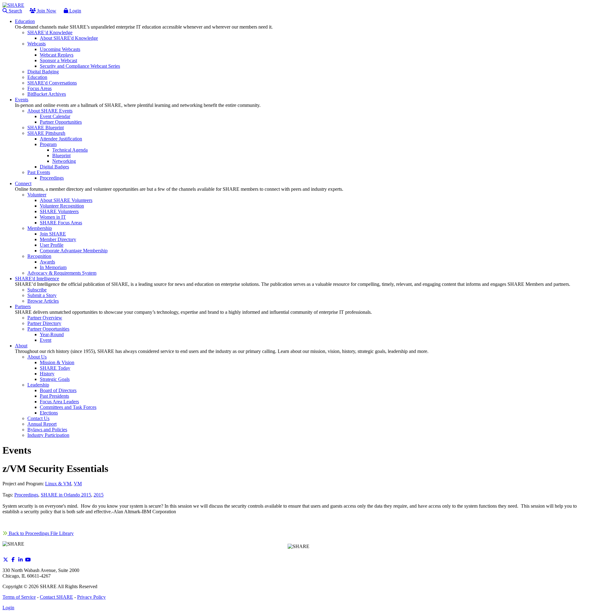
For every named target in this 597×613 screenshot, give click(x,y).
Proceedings (26, 494)
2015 (99, 494)
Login (74, 10)
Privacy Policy (91, 597)
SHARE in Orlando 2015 (66, 494)
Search (14, 10)
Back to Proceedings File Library (40, 533)
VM (78, 483)
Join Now (46, 10)
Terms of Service (19, 597)
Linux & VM (58, 483)
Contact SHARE (56, 597)
